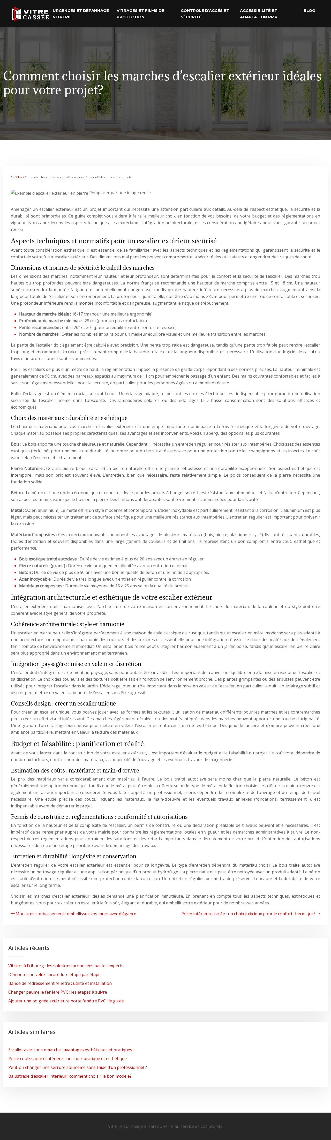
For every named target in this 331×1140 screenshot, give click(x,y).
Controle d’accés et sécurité (205, 13)
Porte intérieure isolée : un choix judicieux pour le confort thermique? (248, 914)
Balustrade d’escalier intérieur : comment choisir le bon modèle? (70, 1076)
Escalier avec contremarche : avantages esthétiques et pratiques (70, 1050)
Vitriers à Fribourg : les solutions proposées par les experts (65, 966)
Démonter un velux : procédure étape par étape (54, 974)
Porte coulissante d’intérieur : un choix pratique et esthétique (67, 1058)
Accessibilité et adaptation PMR (258, 13)
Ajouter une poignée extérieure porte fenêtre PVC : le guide (66, 1001)
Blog (309, 10)
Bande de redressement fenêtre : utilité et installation (60, 983)
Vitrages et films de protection (140, 13)
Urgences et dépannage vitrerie (81, 13)
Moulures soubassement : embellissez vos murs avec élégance (76, 914)
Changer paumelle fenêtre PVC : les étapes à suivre (57, 992)
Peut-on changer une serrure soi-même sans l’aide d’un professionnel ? (77, 1067)
